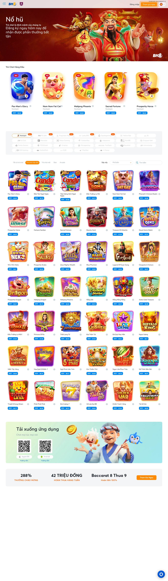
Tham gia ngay (149, 4)
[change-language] (162, 4)
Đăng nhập (134, 4)
